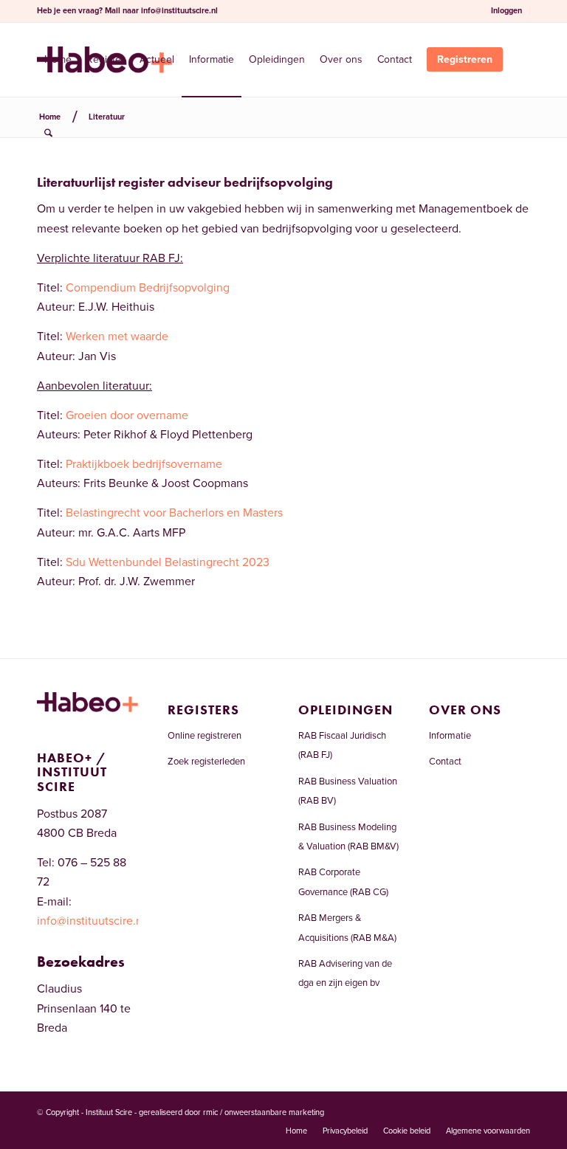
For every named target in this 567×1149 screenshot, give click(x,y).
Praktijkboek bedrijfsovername (144, 464)
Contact (445, 761)
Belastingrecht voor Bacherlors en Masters (174, 513)
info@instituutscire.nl (179, 10)
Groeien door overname (127, 415)
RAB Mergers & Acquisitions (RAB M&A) (347, 927)
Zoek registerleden (206, 761)
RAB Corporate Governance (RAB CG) (343, 881)
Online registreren (204, 736)
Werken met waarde (117, 336)
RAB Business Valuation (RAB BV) (347, 791)
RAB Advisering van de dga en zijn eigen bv (345, 973)
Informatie (450, 736)
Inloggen (506, 10)
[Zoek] (48, 133)
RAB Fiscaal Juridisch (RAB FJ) (342, 745)
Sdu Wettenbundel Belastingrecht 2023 (167, 562)
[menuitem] (507, 11)
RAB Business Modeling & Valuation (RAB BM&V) (348, 836)
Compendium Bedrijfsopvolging (148, 287)
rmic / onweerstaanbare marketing (263, 1112)
